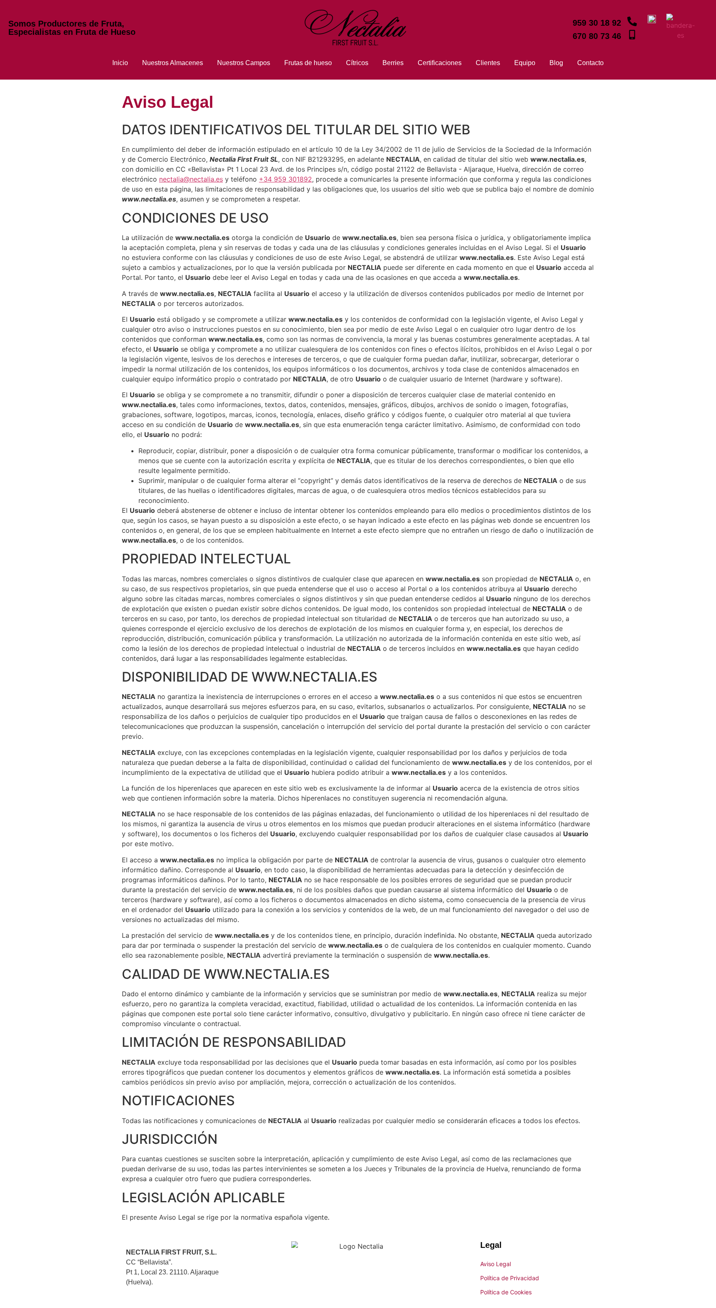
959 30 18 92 (597, 22)
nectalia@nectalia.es (191, 179)
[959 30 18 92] (632, 22)
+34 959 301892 (285, 179)
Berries (393, 62)
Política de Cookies (506, 1292)
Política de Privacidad (509, 1278)
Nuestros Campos (243, 62)
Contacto (590, 62)
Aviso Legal (495, 1264)
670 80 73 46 (597, 36)
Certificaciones (440, 62)
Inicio (120, 62)
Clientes (488, 62)
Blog (556, 62)
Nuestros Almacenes (172, 62)
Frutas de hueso (308, 62)
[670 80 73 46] (632, 35)
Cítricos (357, 62)
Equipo (524, 62)
